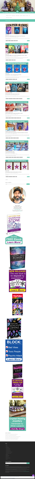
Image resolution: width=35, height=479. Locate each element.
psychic (14, 40)
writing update (20, 98)
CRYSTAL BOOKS (13, 15)
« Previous (7, 179)
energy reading (10, 79)
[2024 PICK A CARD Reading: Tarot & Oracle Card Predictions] (17, 29)
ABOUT (10, 15)
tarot (16, 79)
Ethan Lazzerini (7, 56)
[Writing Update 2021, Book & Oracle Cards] (17, 87)
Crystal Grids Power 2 (8, 449)
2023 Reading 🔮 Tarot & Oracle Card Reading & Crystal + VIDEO (16, 55)
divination (10, 157)
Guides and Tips (7, 131)
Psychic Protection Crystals (8, 453)
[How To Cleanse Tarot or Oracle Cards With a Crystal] (17, 106)
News (10, 151)
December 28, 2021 (12, 75)
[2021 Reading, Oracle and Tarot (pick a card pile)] (17, 165)
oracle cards (12, 40)
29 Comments (15, 133)
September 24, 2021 (12, 114)
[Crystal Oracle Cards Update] (17, 145)
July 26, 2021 (11, 133)
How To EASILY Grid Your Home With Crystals (13, 434)
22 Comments (15, 153)
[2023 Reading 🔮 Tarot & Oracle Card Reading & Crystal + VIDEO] (17, 48)
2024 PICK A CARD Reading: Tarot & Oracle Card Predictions (15, 36)
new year (9, 40)
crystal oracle (7, 79)
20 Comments (17, 75)
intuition (7, 40)
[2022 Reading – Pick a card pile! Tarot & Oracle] (17, 67)
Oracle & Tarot (7, 73)
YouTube (21, 15)
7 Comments (17, 56)
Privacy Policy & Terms (9, 17)
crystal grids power (10, 98)
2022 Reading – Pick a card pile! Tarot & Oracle (13, 74)
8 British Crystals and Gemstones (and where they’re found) (14, 436)
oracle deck (18, 157)
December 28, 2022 (12, 56)
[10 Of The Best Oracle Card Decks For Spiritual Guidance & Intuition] (17, 125)
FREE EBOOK (7, 15)
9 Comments (17, 114)
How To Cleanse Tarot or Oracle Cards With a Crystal (13, 113)
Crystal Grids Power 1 (8, 448)
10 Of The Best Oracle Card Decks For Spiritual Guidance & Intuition (16, 132)
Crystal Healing (7, 151)
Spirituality (14, 131)
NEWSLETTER (24, 15)
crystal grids (7, 98)
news (12, 157)
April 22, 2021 (11, 153)
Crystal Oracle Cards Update (10, 152)
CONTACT (27, 15)
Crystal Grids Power (17, 209)
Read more (28, 40)
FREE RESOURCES (17, 15)
